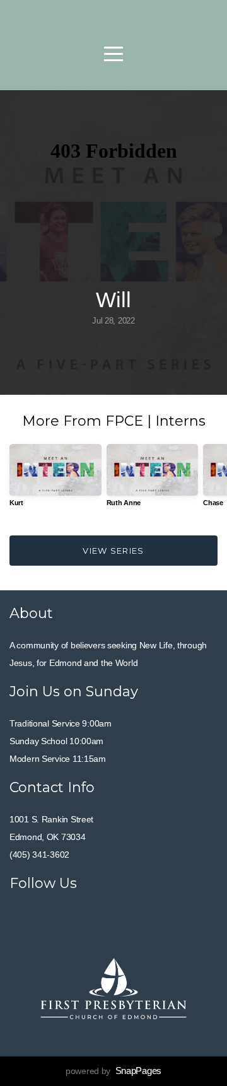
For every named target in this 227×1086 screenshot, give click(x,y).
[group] (55, 480)
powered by (113, 1071)
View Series (113, 551)
